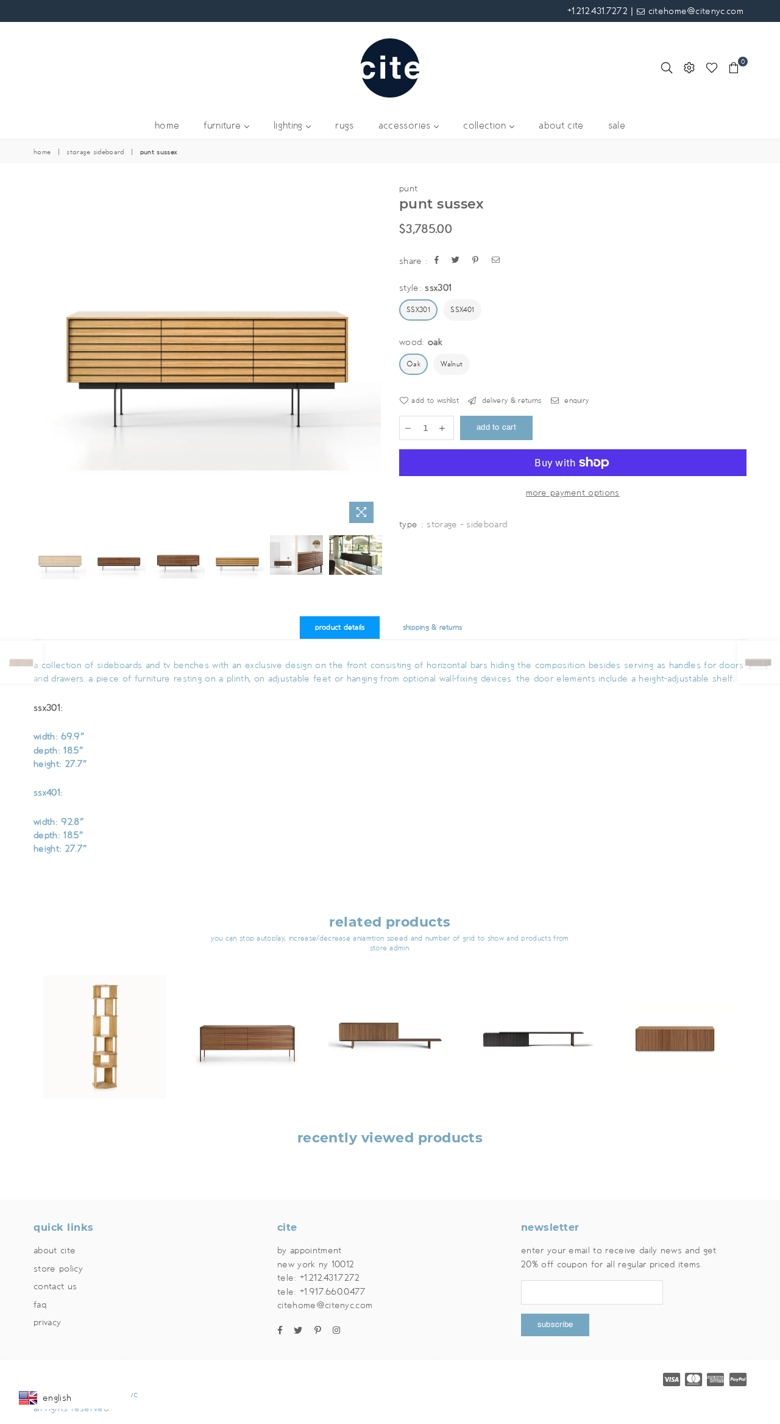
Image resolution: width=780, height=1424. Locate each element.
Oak (413, 364)
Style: (425, 288)
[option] (207, 355)
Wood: (420, 342)
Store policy (58, 1268)
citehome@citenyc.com (694, 11)
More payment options (572, 492)
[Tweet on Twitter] (455, 261)
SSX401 (462, 310)
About (55, 1250)
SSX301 (418, 310)
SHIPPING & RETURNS (433, 628)
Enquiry (575, 401)
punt (408, 188)
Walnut (452, 364)
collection (486, 126)
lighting (290, 126)
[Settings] (689, 68)
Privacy (47, 1322)
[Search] (667, 68)
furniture (224, 126)
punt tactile (247, 1021)
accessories (406, 126)
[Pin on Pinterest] (475, 261)
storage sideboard (95, 152)
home (167, 126)
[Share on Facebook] (436, 261)
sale (616, 126)
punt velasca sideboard (389, 1021)
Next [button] (370, 355)
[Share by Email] (496, 261)
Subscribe (555, 1324)
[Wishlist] (711, 68)
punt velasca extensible (532, 1021)
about (561, 126)
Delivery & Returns (510, 401)
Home (42, 152)
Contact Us (55, 1286)
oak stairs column (104, 1021)
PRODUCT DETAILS (340, 628)
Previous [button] (44, 355)
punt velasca (675, 1021)
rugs (344, 126)
